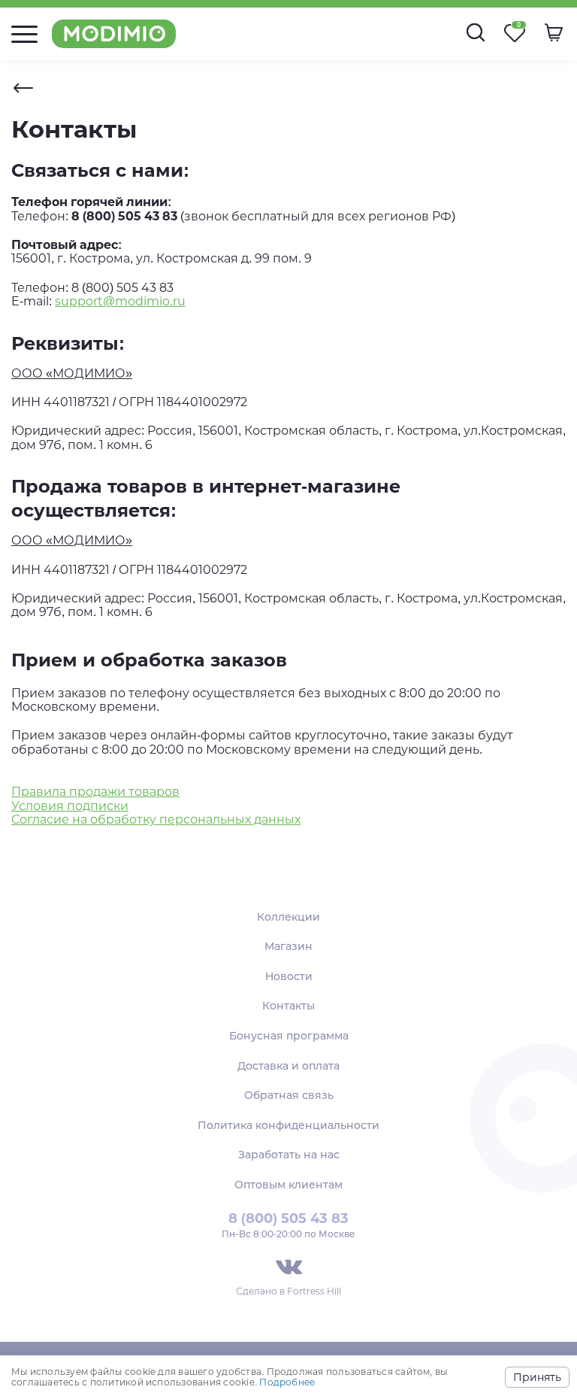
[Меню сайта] (24, 34)
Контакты (288, 1005)
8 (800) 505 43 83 (288, 1218)
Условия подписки (69, 806)
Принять (537, 1377)
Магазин (288, 946)
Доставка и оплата (288, 1066)
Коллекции (288, 917)
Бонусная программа (289, 1035)
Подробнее (287, 1382)
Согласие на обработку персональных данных (156, 819)
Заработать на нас (289, 1154)
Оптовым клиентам (288, 1184)
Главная (23, 88)
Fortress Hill (314, 1291)
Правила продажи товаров (95, 791)
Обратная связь (289, 1095)
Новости (289, 976)
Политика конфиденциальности (288, 1125)
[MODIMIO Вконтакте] (289, 1267)
